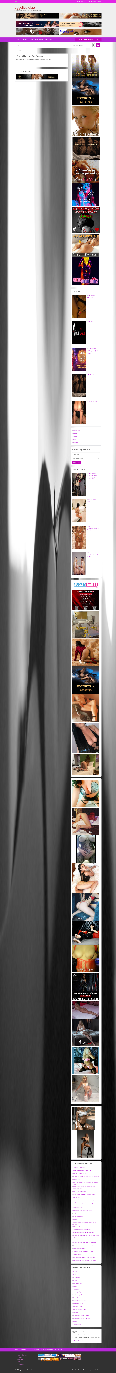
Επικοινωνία (48, 39)
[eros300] (85, 285)
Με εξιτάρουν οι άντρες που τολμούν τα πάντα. (84, 1260)
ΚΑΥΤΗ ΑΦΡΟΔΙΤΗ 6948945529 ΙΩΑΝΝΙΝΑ (84, 1257)
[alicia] (85, 1157)
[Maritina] (85, 665)
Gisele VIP (76, 1240)
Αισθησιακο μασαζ (77, 1254)
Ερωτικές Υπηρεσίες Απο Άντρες (81, 1315)
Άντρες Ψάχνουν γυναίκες (79, 1300)
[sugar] (86, 589)
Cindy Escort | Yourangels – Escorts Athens (84, 1194)
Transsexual (76, 1289)
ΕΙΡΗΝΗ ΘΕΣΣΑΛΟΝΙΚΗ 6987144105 (82, 1210)
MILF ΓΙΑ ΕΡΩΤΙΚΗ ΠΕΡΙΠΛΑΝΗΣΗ (82, 1170)
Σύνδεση (99, 1)
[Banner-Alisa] (85, 972)
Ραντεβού (75, 1219)
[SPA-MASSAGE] (85, 637)
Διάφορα (75, 1312)
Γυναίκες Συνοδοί (77, 1306)
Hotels (75, 1280)
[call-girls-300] (85, 136)
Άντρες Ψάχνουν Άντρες (79, 1298)
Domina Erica (76, 1197)
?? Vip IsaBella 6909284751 (80, 1248)
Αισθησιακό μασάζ (77, 1295)
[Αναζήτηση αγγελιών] (98, 45)
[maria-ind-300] (85, 1073)
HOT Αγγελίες (76, 1277)
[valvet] (85, 256)
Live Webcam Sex (77, 1283)
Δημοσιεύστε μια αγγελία (88, 39)
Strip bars (75, 1286)
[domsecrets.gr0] (85, 999)
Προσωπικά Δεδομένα (47, 1349)
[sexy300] (85, 1018)
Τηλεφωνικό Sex (77, 1324)
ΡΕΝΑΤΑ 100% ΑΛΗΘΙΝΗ (79, 1216)
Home (17, 39)
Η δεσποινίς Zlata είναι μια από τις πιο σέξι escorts (85, 1200)
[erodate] (86, 159)
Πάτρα (75, 433)
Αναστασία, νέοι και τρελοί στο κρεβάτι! (82, 1229)
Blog (31, 39)
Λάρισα (75, 436)
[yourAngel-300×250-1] (85, 205)
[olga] (85, 944)
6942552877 (76, 1226)
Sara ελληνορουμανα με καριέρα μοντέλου (83, 1245)
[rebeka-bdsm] (85, 806)
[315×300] (86, 233)
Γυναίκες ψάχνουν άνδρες (79, 1309)
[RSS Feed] (16, 1)
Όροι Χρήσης (39, 39)
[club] (85, 1046)
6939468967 (76, 1179)
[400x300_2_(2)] (85, 610)
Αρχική (16, 50)
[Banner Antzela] (85, 834)
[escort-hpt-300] (85, 721)
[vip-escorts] (85, 105)
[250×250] (83, 1129)
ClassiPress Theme (77, 1370)
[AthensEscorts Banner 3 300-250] (85, 182)
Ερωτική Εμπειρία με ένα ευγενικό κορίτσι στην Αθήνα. (86, 1176)
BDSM (75, 1271)
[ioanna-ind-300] (85, 1101)
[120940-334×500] (85, 892)
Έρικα (74, 1213)
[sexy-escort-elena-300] (85, 774)
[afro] (86, 862)
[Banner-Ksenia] (85, 920)
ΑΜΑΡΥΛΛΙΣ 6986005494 (79, 1167)
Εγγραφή (93, 1)
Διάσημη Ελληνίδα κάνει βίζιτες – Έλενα (83, 1251)
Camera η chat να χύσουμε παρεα (81, 1173)
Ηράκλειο (75, 442)
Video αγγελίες (77, 1292)
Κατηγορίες (25, 39)
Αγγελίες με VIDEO (78, 1340)
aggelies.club (24, 7)
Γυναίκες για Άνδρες (78, 1303)
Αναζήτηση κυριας (77, 1207)
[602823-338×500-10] (85, 752)
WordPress (98, 1370)
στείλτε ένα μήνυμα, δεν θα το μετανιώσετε (83, 1232)
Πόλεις (75, 1321)
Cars (74, 1274)
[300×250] (85, 77)
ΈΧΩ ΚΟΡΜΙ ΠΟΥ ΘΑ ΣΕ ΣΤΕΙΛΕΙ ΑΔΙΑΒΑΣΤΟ (84, 1243)
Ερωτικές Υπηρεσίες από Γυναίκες (81, 1318)
